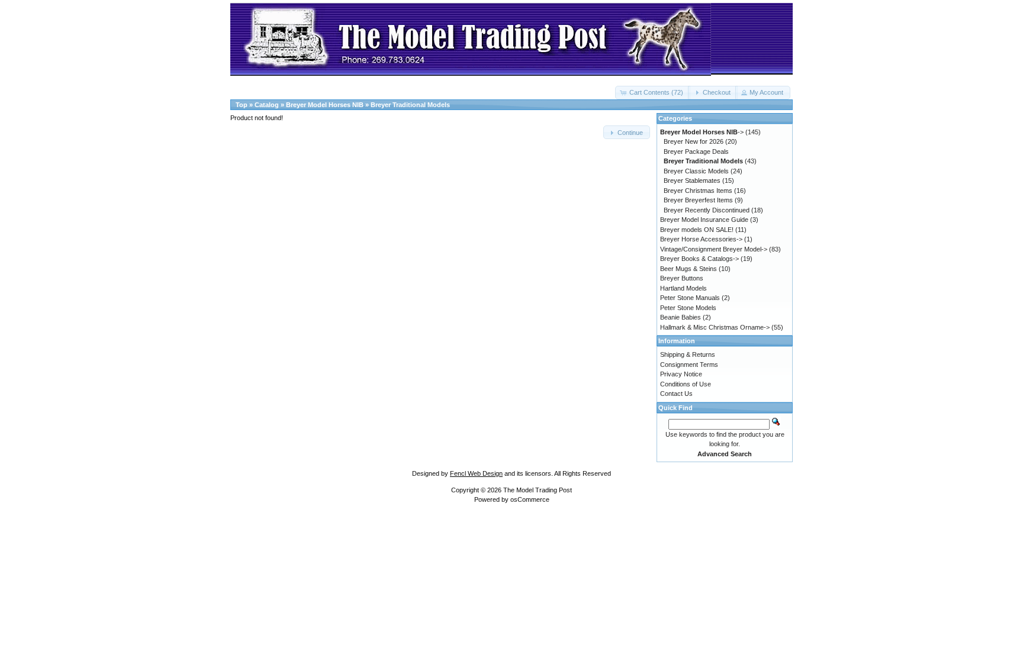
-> (702, 132)
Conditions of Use (685, 384)
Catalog (267, 104)
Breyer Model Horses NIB (324, 104)
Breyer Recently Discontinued (706, 210)
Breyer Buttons (681, 278)
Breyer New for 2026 (693, 141)
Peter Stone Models (688, 307)
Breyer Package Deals (696, 151)
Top (241, 104)
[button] (652, 92)
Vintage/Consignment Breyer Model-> (713, 249)
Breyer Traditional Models (410, 104)
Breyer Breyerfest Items (698, 200)
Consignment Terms (689, 364)
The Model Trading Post (537, 490)
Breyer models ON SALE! (697, 229)
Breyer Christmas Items (698, 190)
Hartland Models (683, 288)
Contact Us (676, 393)
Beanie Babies (680, 317)
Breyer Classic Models (696, 171)
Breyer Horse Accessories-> (701, 239)
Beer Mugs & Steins (688, 268)
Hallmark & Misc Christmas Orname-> (715, 327)
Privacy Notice (681, 374)
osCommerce (529, 499)
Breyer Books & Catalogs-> (699, 258)
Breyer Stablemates (692, 180)
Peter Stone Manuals (690, 297)
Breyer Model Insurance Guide (704, 219)
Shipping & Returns (687, 354)
